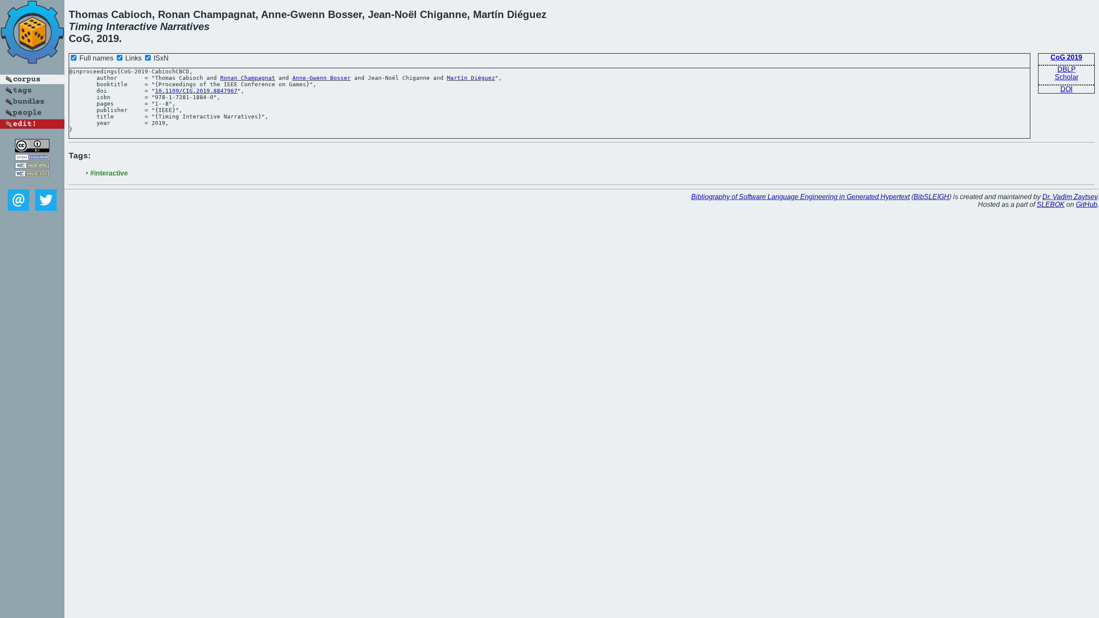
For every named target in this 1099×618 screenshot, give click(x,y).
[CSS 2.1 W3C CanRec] (32, 183)
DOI (1066, 89)
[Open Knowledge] (32, 158)
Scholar (1066, 77)
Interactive (131, 26)
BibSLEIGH (931, 196)
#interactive (109, 173)
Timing (86, 26)
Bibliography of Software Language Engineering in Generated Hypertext (800, 196)
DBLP (1066, 69)
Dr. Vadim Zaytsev (1069, 196)
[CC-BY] (32, 150)
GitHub (1086, 204)
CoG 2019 (1066, 57)
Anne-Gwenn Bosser (321, 78)
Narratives (184, 26)
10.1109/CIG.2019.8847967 (196, 91)
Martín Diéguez (471, 78)
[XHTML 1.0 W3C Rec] (32, 166)
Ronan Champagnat (247, 78)
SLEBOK (1051, 204)
